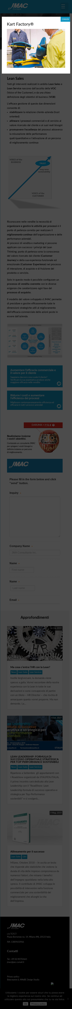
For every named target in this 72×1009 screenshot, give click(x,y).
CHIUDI (65, 19)
